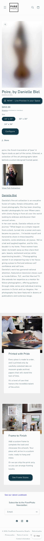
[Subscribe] (36, 512)
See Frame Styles (20, 477)
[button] (5, 7)
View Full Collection (11, 188)
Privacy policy (9, 535)
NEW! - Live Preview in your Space (23, 100)
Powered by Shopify (23, 531)
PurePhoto (11, 531)
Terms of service (22, 535)
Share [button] (6, 140)
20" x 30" (23, 119)
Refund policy (37, 531)
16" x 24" (8, 119)
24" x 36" (8, 124)
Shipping (5, 110)
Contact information (23, 539)
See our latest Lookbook (16, 495)
